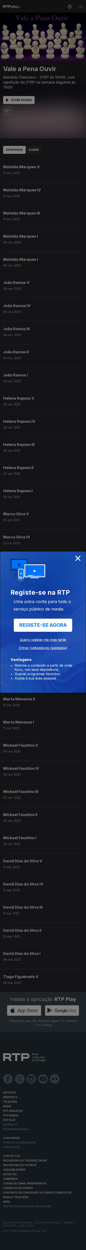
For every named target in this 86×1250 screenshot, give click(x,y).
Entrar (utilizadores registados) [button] (43, 648)
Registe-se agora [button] (43, 625)
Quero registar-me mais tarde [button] (43, 640)
